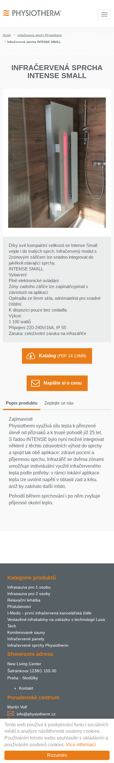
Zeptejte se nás (59, 402)
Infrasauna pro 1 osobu (29, 587)
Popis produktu (21, 402)
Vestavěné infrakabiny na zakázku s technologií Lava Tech (56, 622)
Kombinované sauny (26, 632)
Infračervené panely (25, 638)
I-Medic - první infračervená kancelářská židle (49, 613)
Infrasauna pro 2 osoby (28, 593)
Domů (7, 35)
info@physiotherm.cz (36, 714)
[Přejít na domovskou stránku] (32, 12)
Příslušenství (19, 606)
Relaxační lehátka (23, 600)
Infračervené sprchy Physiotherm (40, 35)
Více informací (81, 744)
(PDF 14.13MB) (62, 355)
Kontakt (26, 688)
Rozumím (57, 755)
